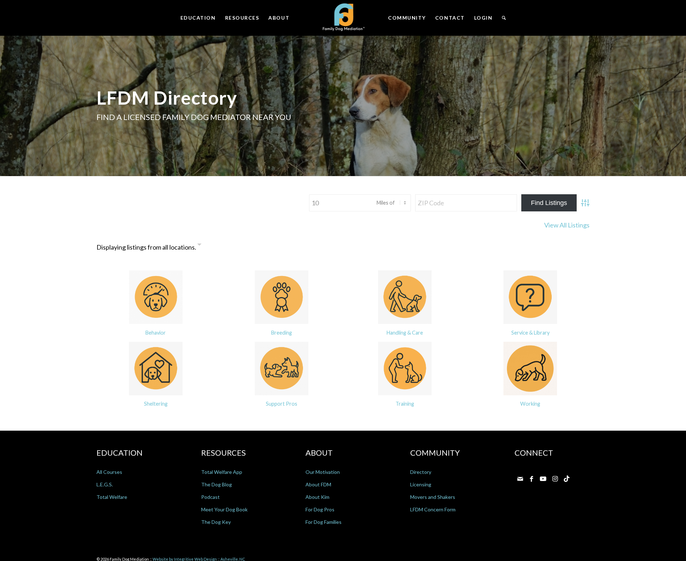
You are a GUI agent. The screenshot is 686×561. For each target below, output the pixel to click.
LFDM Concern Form (433, 509)
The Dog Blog (216, 484)
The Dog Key (216, 522)
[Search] (503, 18)
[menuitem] (198, 18)
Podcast (210, 497)
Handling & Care (405, 333)
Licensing (420, 484)
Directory (420, 472)
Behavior (155, 333)
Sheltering (156, 404)
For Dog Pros (319, 509)
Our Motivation (322, 472)
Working (530, 404)
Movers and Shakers (432, 497)
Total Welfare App (221, 472)
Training (405, 404)
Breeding (281, 333)
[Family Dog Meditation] (343, 18)
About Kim (317, 497)
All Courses (109, 472)
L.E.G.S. (104, 484)
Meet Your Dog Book (224, 509)
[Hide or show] (199, 245)
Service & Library (530, 333)
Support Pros (281, 404)
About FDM (318, 484)
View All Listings (567, 225)
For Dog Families (323, 522)
